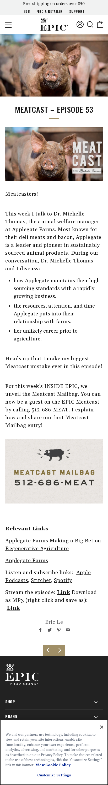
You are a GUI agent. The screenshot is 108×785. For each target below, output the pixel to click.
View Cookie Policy (53, 765)
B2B (27, 11)
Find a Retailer (49, 11)
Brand (11, 716)
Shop (10, 701)
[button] (8, 24)
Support (77, 11)
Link (63, 592)
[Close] (101, 727)
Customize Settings (54, 775)
